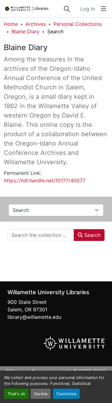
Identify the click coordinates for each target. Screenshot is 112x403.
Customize (66, 393)
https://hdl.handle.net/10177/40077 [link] (44, 180)
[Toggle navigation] (103, 9)
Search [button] (91, 235)
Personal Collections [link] (78, 24)
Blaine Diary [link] (26, 31)
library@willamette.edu (34, 317)
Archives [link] (36, 24)
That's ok (16, 393)
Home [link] (11, 24)
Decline (40, 393)
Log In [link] (87, 9)
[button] (33, 8)
